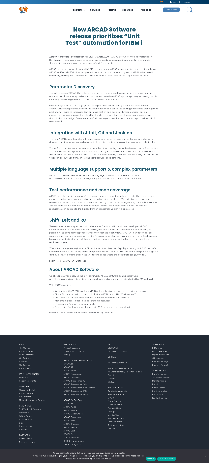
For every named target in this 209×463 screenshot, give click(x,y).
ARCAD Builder (70, 410)
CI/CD (111, 398)
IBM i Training (25, 397)
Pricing (112, 9)
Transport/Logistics (161, 377)
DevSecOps (113, 415)
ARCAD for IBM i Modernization (78, 360)
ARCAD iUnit (69, 420)
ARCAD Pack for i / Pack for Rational (125, 372)
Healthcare (157, 394)
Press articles (25, 426)
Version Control (115, 422)
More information (167, 458)
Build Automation (116, 394)
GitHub (111, 378)
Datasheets (25, 412)
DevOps (112, 411)
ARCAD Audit (70, 370)
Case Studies (25, 419)
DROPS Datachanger (74, 441)
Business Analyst (160, 365)
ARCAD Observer (72, 377)
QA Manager (158, 358)
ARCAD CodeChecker (74, 414)
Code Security (115, 405)
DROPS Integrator (72, 444)
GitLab (111, 375)
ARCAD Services (27, 393)
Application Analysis (117, 391)
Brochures (24, 430)
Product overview (72, 348)
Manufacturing (159, 381)
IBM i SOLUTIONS (116, 387)
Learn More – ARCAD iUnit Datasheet (68, 261)
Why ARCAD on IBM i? (74, 351)
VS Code (112, 357)
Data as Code (115, 408)
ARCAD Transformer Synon (76, 394)
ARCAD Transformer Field (75, 384)
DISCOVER (69, 364)
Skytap (111, 382)
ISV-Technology (159, 398)
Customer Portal (27, 390)
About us (146, 9)
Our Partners (25, 358)
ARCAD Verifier (70, 431)
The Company (26, 348)
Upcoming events (27, 381)
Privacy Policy (86, 458)
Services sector (159, 391)
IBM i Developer (159, 351)
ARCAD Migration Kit (117, 363)
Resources (127, 9)
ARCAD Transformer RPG (75, 391)
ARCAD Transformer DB (74, 381)
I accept (150, 458)
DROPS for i (69, 434)
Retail (155, 384)
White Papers (25, 416)
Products (77, 9)
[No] (205, 456)
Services (95, 9)
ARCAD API (69, 367)
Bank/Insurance (159, 374)
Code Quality (114, 401)
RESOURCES (25, 406)
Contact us (24, 365)
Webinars (23, 377)
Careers (23, 361)
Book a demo (25, 368)
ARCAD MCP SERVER (117, 351)
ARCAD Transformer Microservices (79, 387)
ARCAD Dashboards (73, 374)
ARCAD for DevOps (73, 400)
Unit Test (112, 428)
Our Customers (26, 355)
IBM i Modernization (117, 418)
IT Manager (157, 348)
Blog (21, 423)
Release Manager (160, 361)
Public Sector (158, 387)
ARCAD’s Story (26, 351)
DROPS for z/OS (71, 437)
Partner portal (25, 439)
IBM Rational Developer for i (121, 368)
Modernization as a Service (32, 400)
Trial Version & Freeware (30, 409)
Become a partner (28, 442)
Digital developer (160, 355)
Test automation (116, 425)
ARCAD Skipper (71, 427)
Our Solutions (171, 10)
